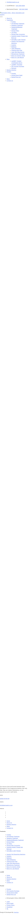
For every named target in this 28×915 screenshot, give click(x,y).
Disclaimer (9, 907)
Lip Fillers (14, 32)
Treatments (10, 20)
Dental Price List (16, 77)
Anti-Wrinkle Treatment (17, 23)
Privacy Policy (11, 905)
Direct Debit (10, 903)
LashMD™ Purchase (16, 64)
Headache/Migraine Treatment (15, 840)
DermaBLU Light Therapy (18, 39)
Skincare (13, 68)
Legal (8, 901)
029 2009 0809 (20, 5)
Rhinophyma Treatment (17, 54)
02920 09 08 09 (4, 798)
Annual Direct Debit (16, 75)
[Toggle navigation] (1, 16)
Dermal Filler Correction (18, 34)
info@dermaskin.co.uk (13, 2)
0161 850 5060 (23, 9)
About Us (9, 18)
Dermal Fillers (15, 30)
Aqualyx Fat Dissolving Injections (16, 854)
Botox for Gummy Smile (18, 55)
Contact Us (10, 80)
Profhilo (13, 22)
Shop (8, 59)
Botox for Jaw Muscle (17, 57)
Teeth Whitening (15, 48)
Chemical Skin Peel (16, 50)
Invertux (16, 912)
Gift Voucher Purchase (17, 66)
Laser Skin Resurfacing (17, 52)
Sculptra (13, 45)
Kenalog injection (11, 70)
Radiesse (13, 46)
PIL (7, 909)
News (8, 79)
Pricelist (9, 71)
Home (8, 821)
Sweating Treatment (17, 25)
